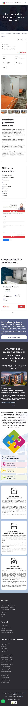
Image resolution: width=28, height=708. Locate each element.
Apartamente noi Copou (7, 657)
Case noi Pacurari (6, 680)
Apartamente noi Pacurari (7, 662)
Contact (4, 612)
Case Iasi (4, 646)
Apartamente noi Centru (7, 655)
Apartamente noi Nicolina (7, 661)
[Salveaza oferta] (18, 39)
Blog (3, 616)
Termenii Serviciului (20, 234)
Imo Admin (4, 628)
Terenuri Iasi (4, 648)
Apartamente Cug (6, 668)
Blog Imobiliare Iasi (6, 627)
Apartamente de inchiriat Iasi (13, 33)
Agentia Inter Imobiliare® (7, 630)
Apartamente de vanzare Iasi (8, 605)
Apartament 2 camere (11, 287)
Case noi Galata (5, 677)
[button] (24, 90)
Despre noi (4, 611)
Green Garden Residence (7, 632)
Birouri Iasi (4, 644)
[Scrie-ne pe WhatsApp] (3, 701)
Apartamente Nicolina (6, 671)
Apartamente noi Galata (7, 659)
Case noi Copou (5, 675)
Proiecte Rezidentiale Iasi (7, 604)
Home (2, 33)
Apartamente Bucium (6, 666)
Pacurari (3, 36)
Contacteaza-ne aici (14, 337)
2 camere (24, 33)
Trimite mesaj (14, 236)
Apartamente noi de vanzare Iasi (9, 607)
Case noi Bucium (5, 673)
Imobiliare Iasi (5, 625)
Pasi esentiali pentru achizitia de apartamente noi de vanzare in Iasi (13, 391)
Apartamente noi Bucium (7, 654)
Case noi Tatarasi (6, 682)
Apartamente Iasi (6, 643)
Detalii (21, 306)
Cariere (3, 614)
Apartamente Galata (6, 669)
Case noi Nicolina (5, 679)
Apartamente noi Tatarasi (7, 664)
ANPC (21, 696)
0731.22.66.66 (15, 211)
